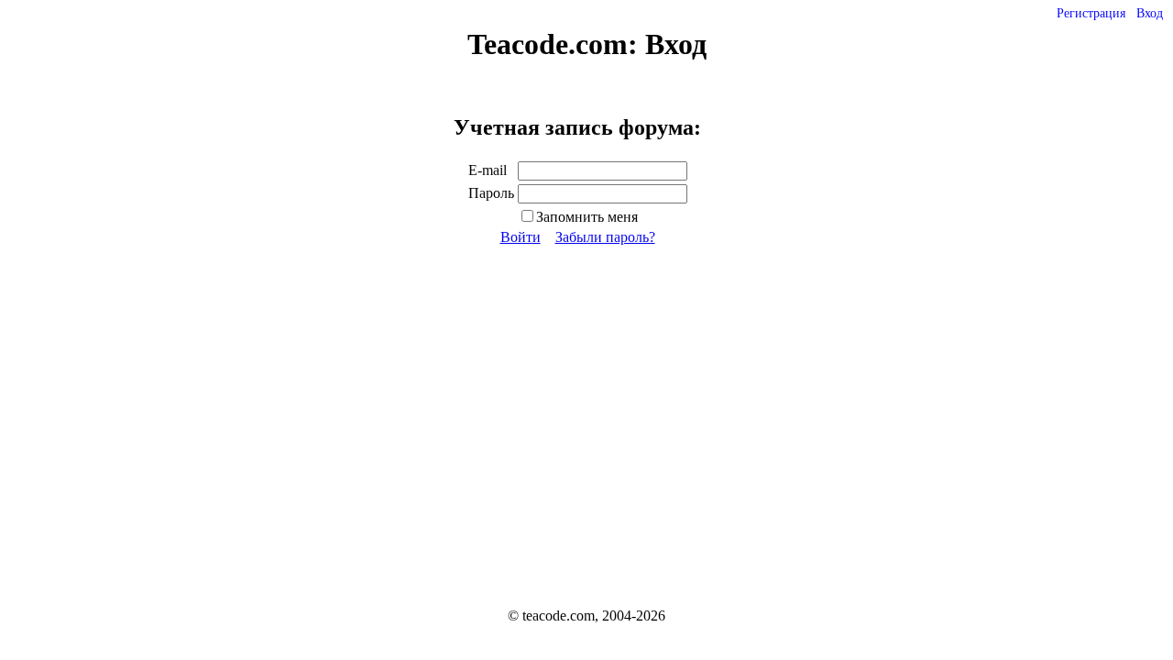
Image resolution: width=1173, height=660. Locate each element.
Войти (520, 237)
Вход (1149, 13)
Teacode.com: (556, 44)
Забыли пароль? (605, 237)
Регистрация (1091, 13)
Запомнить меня (587, 217)
